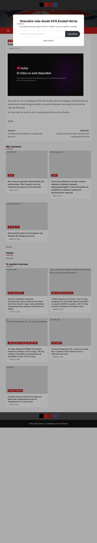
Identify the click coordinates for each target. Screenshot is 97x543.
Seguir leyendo (48, 41)
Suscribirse (72, 34)
